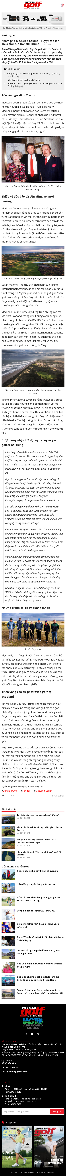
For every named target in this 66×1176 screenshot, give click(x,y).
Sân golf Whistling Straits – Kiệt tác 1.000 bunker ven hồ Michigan (37, 841)
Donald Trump (10, 790)
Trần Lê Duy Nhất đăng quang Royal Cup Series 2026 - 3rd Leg (39, 899)
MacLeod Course (43, 790)
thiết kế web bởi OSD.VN (33, 1175)
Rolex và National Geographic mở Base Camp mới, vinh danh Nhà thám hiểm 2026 (40, 992)
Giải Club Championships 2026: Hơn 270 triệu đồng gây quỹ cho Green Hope (38, 978)
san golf (26, 790)
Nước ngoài (9, 35)
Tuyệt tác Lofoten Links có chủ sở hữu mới (38, 815)
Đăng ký (57, 1111)
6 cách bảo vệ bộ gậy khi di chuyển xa (37, 870)
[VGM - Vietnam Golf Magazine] (33, 5)
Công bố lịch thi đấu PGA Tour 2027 (36, 910)
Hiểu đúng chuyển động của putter (36, 884)
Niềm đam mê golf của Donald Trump (23, 80)
